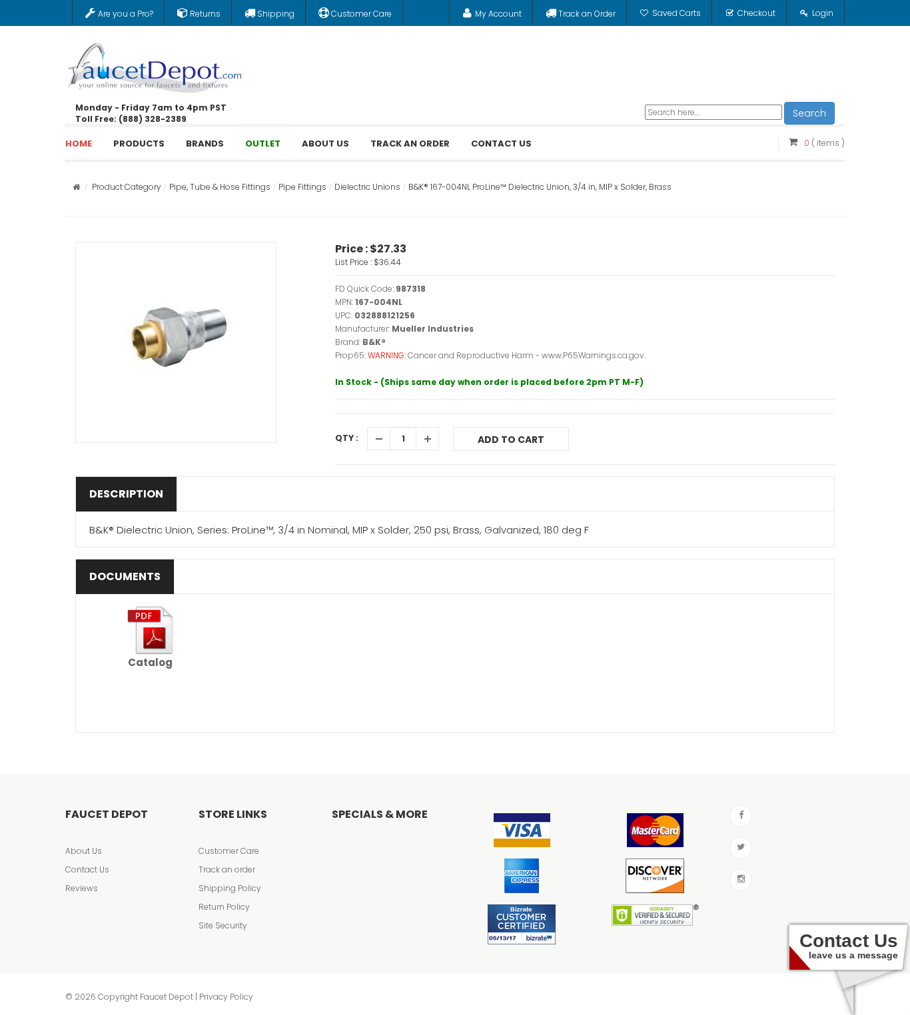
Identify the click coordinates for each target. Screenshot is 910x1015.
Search (809, 113)
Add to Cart (511, 439)
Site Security (223, 925)
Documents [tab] (125, 576)
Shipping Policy (230, 888)
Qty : (346, 438)
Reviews (81, 888)
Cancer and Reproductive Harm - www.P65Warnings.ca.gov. (527, 355)
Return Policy (224, 906)
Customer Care (229, 850)
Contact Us (87, 869)
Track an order (227, 869)
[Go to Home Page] (76, 186)
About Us (83, 850)
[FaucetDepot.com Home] (155, 64)
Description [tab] (126, 494)
